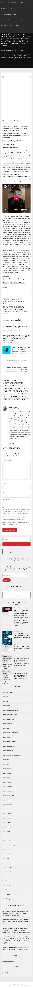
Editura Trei (5, 876)
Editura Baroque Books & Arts (10, 710)
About (3, 2)
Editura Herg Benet (7, 782)
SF (9, 2)
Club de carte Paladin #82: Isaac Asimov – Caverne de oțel (22, 648)
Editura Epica (5, 764)
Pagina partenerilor (8, 301)
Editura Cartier (6, 728)
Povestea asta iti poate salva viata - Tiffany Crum (14, 911)
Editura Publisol (6, 854)
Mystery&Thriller (8, 8)
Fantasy (15, 2)
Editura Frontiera (6, 768)
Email (5, 492)
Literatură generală (9, 14)
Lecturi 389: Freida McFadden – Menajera (17, 949)
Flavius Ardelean (7, 309)
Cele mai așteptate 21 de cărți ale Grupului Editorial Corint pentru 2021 (14, 327)
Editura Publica (6, 849)
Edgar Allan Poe (7, 307)
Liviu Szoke (20, 50)
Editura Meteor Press (7, 804)
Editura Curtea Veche (7, 750)
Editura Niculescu (7, 813)
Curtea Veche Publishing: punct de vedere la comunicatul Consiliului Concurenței (21, 349)
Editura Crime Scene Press (9, 741)
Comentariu (7, 460)
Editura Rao (5, 858)
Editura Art (5, 701)
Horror (23, 2)
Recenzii (21, 20)
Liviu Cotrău (19, 309)
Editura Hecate (6, 777)
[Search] (16, 31)
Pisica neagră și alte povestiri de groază (15, 311)
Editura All (5, 696)
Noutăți (4, 25)
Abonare (6, 580)
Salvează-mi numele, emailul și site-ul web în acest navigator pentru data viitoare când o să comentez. (16, 511)
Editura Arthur (6, 705)
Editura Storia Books (7, 867)
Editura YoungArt (6, 899)
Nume (4, 483)
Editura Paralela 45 (7, 831)
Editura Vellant (6, 890)
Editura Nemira (6, 809)
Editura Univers (6, 885)
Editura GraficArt (6, 773)
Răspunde (11, 443)
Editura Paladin (6, 822)
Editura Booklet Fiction (8, 719)
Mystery (14, 299)
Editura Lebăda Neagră (8, 795)
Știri (25, 301)
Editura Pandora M (7, 827)
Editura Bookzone (7, 723)
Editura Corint (6, 737)
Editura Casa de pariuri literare (10, 732)
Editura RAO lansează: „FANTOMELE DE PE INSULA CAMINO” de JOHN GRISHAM (21, 676)
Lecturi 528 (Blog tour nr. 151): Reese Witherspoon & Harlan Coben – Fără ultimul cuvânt (22, 636)
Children (6, 298)
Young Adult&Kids (8, 20)
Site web (5, 499)
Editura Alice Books (7, 692)
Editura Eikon (6, 759)
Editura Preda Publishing (8, 845)
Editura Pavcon (6, 836)
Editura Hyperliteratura (8, 791)
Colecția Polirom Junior (16, 306)
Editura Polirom (19, 307)
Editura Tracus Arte (7, 872)
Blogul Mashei (13, 407)
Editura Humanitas (7, 786)
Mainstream (6, 299)
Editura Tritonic (6, 881)
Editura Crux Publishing (8, 746)
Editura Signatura (6, 863)
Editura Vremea (6, 894)
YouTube (5, 313)
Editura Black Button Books (9, 714)
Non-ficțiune (15, 25)
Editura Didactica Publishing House (11, 755)
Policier (19, 301)
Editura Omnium (6, 818)
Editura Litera (5, 800)
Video (4, 303)
